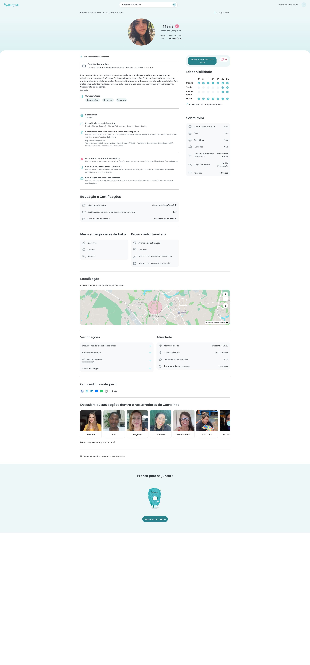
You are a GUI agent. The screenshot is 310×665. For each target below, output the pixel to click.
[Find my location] (225, 305)
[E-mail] (111, 391)
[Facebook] (82, 391)
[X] (87, 391)
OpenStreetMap (219, 322)
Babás (83, 442)
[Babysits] (11, 4)
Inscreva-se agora (155, 519)
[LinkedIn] (92, 391)
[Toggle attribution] (227, 322)
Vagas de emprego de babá (101, 442)
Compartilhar (223, 12)
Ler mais (84, 90)
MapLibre (208, 322)
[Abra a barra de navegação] (304, 4)
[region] (155, 307)
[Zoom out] (225, 299)
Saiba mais (149, 67)
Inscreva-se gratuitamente (113, 456)
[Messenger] (97, 391)
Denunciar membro (91, 456)
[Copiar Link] (115, 391)
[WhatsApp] (101, 391)
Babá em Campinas (171, 31)
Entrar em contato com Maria (202, 60)
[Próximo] (229, 423)
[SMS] (106, 391)
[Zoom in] (225, 294)
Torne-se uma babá (288, 5)
